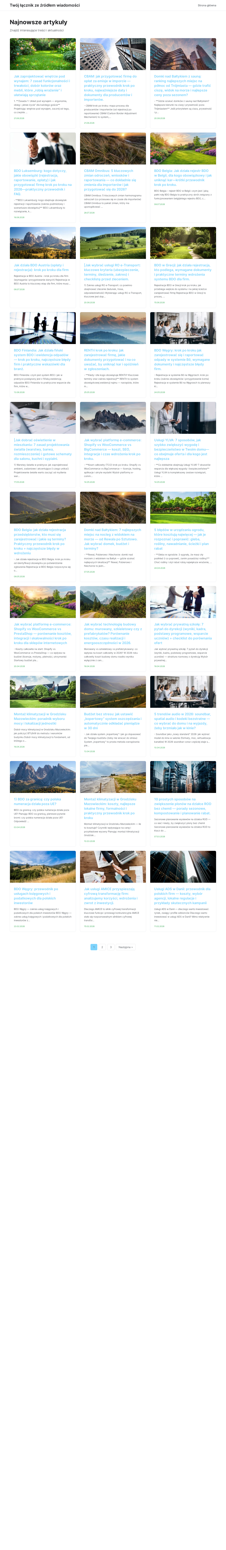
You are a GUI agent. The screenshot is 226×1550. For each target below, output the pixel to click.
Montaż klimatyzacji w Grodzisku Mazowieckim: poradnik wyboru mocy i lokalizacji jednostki (40, 718)
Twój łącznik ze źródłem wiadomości (45, 5)
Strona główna (207, 5)
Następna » (126, 947)
